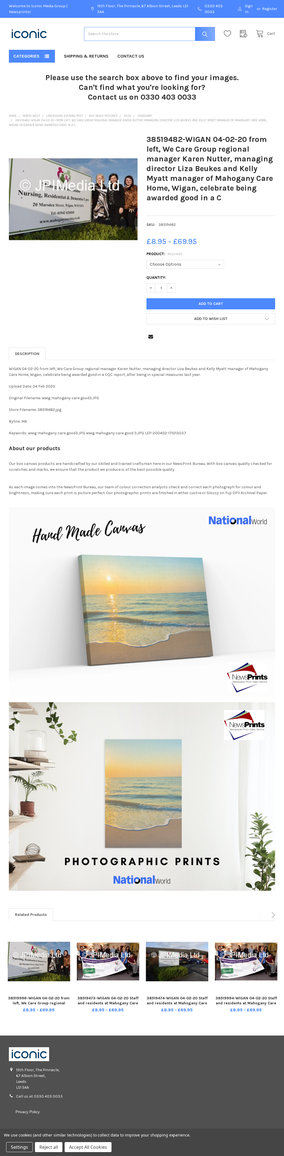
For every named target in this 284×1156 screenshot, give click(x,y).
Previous (261, 915)
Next (272, 915)
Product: (164, 254)
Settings (19, 1147)
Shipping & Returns (86, 56)
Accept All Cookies (88, 1147)
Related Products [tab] (31, 914)
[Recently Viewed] (245, 33)
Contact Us (130, 56)
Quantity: (156, 277)
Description (27, 353)
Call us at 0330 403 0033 (39, 1096)
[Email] (150, 336)
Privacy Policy (28, 1112)
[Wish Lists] (229, 33)
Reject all (48, 1147)
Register (269, 8)
